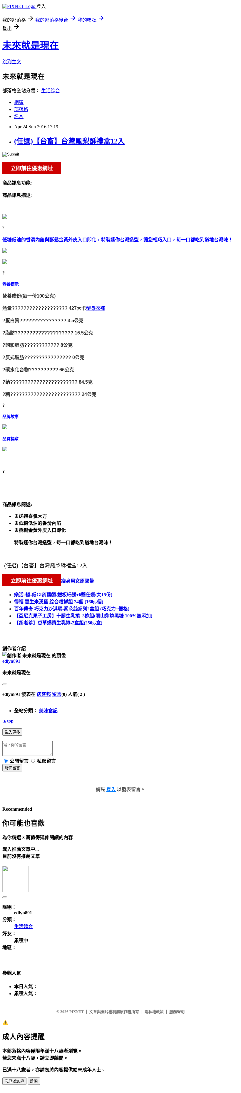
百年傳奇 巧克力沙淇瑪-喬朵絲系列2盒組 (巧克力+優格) (71, 608)
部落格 (21, 109)
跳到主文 (11, 61)
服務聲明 (177, 1012)
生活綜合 (50, 90)
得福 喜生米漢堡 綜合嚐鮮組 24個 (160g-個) (58, 601)
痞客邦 (44, 694)
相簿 (19, 102)
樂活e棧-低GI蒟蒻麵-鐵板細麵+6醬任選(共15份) (63, 594)
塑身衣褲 (95, 308)
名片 (19, 116)
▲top (8, 720)
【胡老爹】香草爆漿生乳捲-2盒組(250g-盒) (58, 622)
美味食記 (48, 710)
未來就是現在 (30, 45)
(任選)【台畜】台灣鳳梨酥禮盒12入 (69, 141)
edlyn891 (11, 661)
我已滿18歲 (14, 1081)
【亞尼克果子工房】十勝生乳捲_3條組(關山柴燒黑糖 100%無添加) (83, 615)
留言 (56, 694)
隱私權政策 (154, 1012)
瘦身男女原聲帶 (77, 580)
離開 (34, 1081)
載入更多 (12, 732)
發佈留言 (12, 768)
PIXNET (76, 1012)
